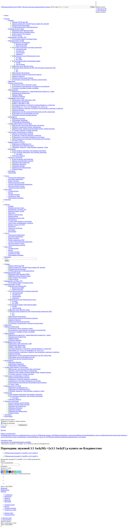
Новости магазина (9, 423)
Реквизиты (7, 496)
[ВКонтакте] (2, 472)
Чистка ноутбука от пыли (16, 186)
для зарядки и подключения (9, 442)
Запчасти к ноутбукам (15, 157)
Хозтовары (11, 171)
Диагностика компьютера (16, 177)
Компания (4, 488)
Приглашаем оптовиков (15, 198)
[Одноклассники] (4, 472)
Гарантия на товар (14, 196)
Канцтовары (12, 172)
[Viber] (12, 472)
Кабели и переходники (15, 83)
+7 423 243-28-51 (101, 10)
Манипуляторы (13, 90)
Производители (9, 514)
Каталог (7, 18)
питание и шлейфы (24, 442)
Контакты (7, 199)
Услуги (6, 176)
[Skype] (17, 472)
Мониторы (11, 81)
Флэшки (10, 20)
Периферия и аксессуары (16, 98)
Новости (7, 498)
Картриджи (12, 149)
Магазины (7, 501)
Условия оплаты (13, 191)
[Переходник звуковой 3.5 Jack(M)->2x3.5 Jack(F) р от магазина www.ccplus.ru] (21, 453)
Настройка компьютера (15, 179)
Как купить (8, 189)
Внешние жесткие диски (16, 29)
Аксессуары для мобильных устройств (20, 132)
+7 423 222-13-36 (101, 8)
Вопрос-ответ (8, 513)
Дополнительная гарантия (16, 188)
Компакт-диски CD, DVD (16, 142)
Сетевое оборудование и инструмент (20, 123)
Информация (5, 490)
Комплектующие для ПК (16, 40)
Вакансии (7, 500)
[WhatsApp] (15, 472)
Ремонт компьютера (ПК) (16, 182)
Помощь (3, 491)
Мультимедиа (12, 117)
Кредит (10, 193)
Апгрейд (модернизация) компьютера (20, 184)
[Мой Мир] (7, 472)
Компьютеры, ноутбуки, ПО (17, 37)
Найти (7, 260)
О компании (8, 495)
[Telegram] (20, 472)
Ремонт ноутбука (13, 181)
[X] (10, 472)
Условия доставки (14, 194)
